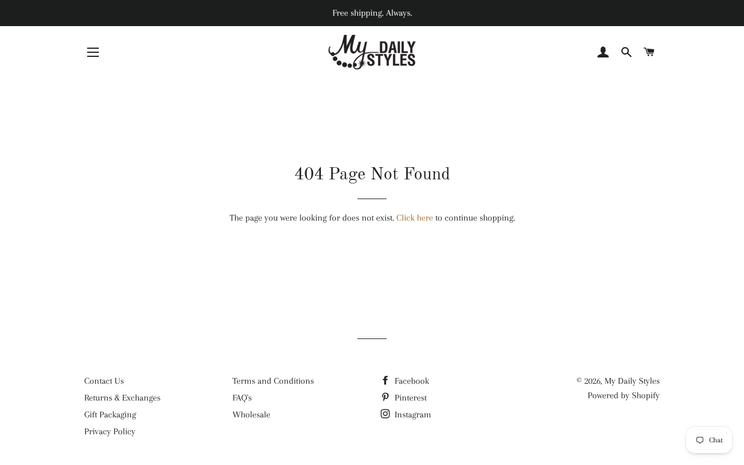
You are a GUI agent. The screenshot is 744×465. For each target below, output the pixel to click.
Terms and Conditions (273, 381)
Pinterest (409, 397)
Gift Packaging (110, 414)
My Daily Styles (632, 381)
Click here (414, 217)
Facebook (410, 381)
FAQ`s (242, 397)
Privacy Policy (109, 431)
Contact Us (104, 381)
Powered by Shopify (624, 395)
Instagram (411, 414)
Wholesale (251, 414)
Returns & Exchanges (122, 397)
